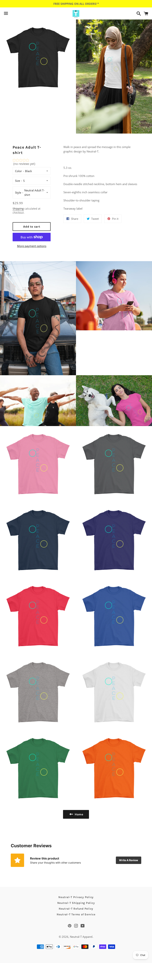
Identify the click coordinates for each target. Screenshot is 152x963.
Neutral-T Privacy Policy (76, 897)
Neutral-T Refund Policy (76, 908)
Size (17, 181)
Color (18, 171)
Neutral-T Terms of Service (76, 914)
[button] (32, 163)
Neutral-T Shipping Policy (76, 903)
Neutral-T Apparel (81, 937)
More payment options (31, 246)
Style (18, 192)
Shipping (18, 208)
